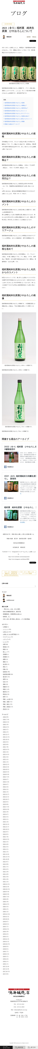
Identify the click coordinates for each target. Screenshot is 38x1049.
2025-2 (5, 759)
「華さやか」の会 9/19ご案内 (11, 609)
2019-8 (5, 924)
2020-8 (5, 894)
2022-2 (5, 849)
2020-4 (5, 904)
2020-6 (5, 899)
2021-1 (5, 881)
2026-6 (5, 722)
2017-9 (5, 974)
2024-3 (5, 787)
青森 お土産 (6, 699)
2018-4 (5, 959)
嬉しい (5, 652)
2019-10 (5, 919)
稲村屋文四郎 (6, 674)
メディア (5, 639)
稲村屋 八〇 (6, 616)
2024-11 (5, 767)
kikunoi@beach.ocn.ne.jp (20, 1010)
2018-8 (5, 949)
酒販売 (5, 686)
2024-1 (5, 791)
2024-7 (5, 777)
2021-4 (5, 874)
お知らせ (5, 632)
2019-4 (5, 934)
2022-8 (5, 834)
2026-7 (5, 719)
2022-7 (5, 836)
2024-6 (5, 779)
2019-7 (5, 926)
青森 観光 (6, 704)
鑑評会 (5, 691)
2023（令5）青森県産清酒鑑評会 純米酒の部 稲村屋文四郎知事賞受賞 (11, 573)
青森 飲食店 (6, 706)
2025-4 (5, 754)
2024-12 (5, 764)
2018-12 (5, 939)
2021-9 (5, 861)
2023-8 (5, 804)
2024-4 (5, 784)
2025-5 (5, 752)
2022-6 (5, 839)
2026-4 (5, 727)
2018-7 (5, 951)
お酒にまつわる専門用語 (10, 634)
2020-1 (5, 911)
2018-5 (5, 956)
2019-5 (5, 931)
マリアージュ (6, 637)
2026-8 (5, 717)
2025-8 (5, 744)
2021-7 (5, 866)
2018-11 (5, 941)
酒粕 (4, 684)
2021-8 (5, 864)
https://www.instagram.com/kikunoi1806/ (19, 559)
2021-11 (5, 856)
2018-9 (5, 946)
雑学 (4, 696)
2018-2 (5, 961)
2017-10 (5, 971)
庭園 (4, 659)
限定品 (34, 37)
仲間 (4, 644)
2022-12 (5, 824)
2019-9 (5, 921)
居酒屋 (5, 654)
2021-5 (5, 871)
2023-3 (5, 816)
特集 (4, 669)
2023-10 (5, 799)
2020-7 (5, 896)
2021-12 (5, 854)
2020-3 (5, 906)
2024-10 (5, 769)
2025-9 (5, 742)
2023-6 (5, 809)
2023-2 (5, 819)
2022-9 (5, 831)
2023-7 (5, 806)
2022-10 (5, 829)
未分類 (5, 664)
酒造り (5, 689)
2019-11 (5, 916)
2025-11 (5, 737)
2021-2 (5, 879)
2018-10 (5, 944)
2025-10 (5, 739)
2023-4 (5, 814)
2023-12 (5, 794)
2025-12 (5, 734)
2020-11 (5, 886)
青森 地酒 (6, 701)
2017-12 (5, 966)
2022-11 (5, 826)
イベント (5, 629)
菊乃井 (5, 676)
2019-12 (5, 914)
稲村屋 (28, 37)
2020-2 (5, 909)
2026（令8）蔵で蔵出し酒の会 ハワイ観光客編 (16, 619)
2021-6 (5, 869)
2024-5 (5, 782)
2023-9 (5, 801)
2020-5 (5, 901)
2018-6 (5, 954)
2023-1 (5, 821)
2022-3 (5, 846)
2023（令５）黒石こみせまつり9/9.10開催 (27, 572)
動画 (4, 649)
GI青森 (5, 627)
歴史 (4, 666)
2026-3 (5, 729)
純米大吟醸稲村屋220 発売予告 (12, 611)
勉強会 (5, 647)
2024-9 (5, 772)
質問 (4, 679)
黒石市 (5, 709)
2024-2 (5, 789)
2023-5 (5, 811)
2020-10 (5, 889)
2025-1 (5, 762)
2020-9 (5, 891)
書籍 (4, 662)
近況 (4, 681)
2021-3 (5, 876)
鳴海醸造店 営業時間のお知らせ (12, 614)
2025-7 (5, 747)
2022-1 (5, 851)
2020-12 (5, 884)
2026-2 (5, 732)
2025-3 (5, 757)
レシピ (5, 642)
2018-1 (5, 964)
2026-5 (5, 724)
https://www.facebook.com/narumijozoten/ (19, 556)
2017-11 (5, 969)
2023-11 (5, 796)
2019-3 (5, 936)
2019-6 (5, 929)
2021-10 (5, 859)
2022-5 (5, 841)
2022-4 (5, 844)
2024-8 (5, 774)
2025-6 (5, 749)
